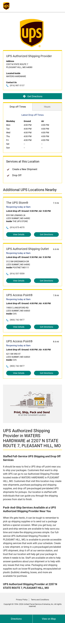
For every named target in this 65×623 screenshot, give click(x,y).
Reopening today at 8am (18, 207)
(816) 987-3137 (17, 85)
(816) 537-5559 (17, 273)
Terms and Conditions (40, 600)
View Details (18, 234)
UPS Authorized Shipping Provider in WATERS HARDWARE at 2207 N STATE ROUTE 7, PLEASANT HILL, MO (32, 438)
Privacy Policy (22, 600)
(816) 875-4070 (17, 227)
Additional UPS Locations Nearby (30, 190)
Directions (16, 618)
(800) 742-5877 (17, 320)
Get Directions (34, 96)
